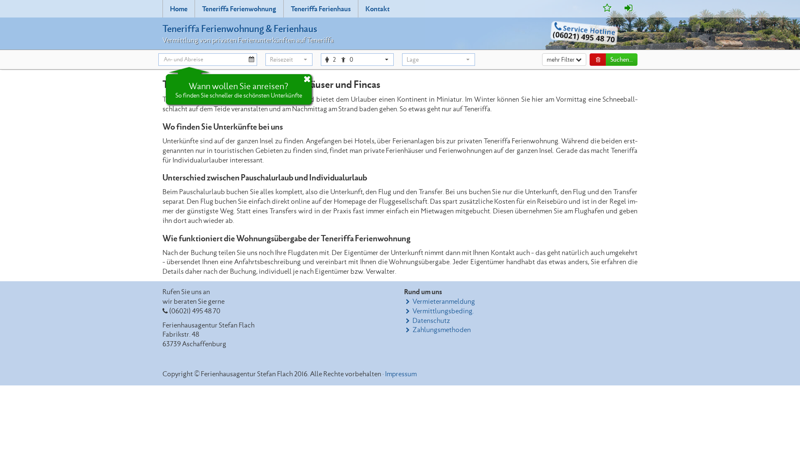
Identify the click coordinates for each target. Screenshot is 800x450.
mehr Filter (561, 60)
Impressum (401, 374)
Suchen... (621, 60)
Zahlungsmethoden (441, 330)
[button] (288, 59)
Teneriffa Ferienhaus (321, 9)
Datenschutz (431, 321)
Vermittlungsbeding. (443, 311)
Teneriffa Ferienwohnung (239, 9)
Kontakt (377, 9)
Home (179, 9)
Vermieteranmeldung (443, 301)
